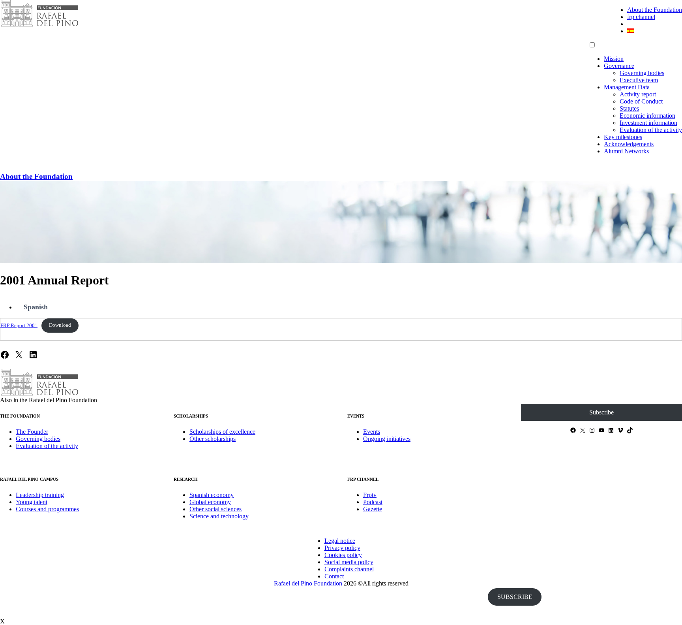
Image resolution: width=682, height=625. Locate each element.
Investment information (648, 122)
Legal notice (339, 540)
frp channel (641, 16)
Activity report (638, 94)
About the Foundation (654, 9)
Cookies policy (343, 555)
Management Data (627, 87)
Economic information (647, 115)
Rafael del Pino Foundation (308, 583)
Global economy (210, 502)
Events (371, 431)
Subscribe (601, 412)
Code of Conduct (641, 101)
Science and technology (219, 516)
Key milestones (623, 137)
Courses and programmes (47, 509)
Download (60, 325)
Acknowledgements (629, 144)
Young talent (31, 502)
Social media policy (348, 562)
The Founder (32, 431)
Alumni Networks (626, 151)
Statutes (629, 108)
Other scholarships (212, 438)
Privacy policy (342, 547)
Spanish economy (211, 494)
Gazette (372, 509)
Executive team (639, 80)
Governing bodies (642, 73)
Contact (334, 576)
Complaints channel (349, 569)
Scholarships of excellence (222, 431)
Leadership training (40, 494)
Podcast (372, 502)
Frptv (370, 494)
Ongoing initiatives (386, 438)
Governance (619, 65)
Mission (614, 58)
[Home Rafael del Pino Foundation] (39, 25)
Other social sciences (215, 509)
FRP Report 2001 (18, 325)
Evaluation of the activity (651, 129)
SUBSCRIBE (514, 596)
